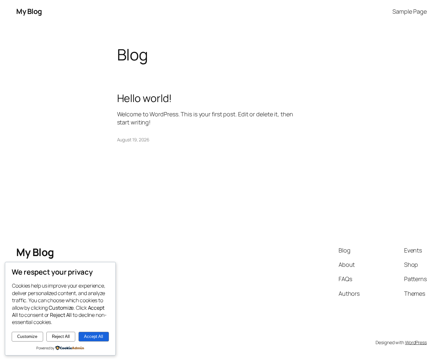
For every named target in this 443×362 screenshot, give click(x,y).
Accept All (93, 336)
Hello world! (144, 98)
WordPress (416, 342)
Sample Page (409, 11)
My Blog (29, 11)
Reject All (61, 336)
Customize (27, 336)
